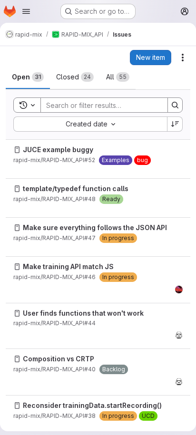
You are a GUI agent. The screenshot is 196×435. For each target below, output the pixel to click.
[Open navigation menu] (26, 11)
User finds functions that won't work (83, 313)
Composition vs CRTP (58, 359)
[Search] (175, 105)
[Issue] (17, 150)
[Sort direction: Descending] (175, 124)
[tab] (28, 77)
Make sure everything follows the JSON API (95, 227)
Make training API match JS (68, 266)
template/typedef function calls (75, 188)
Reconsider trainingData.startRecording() (92, 405)
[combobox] (90, 124)
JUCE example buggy (58, 149)
